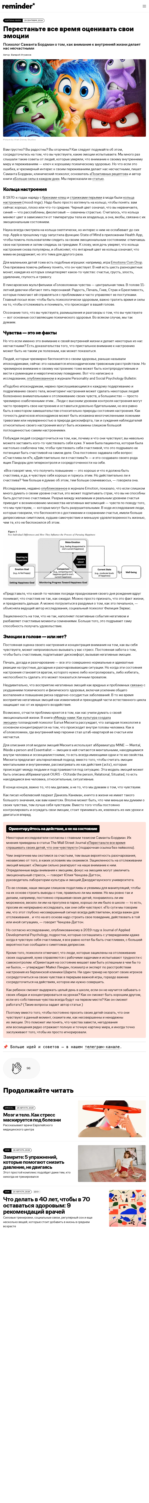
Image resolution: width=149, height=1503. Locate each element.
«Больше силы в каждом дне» (36, 179)
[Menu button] (144, 6)
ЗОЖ (7, 1150)
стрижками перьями (86, 197)
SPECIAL (9, 1108)
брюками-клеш (54, 197)
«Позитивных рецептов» (109, 174)
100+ (36, 1192)
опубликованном (40, 378)
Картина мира (13, 20)
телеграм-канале (102, 1046)
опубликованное (54, 488)
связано (136, 685)
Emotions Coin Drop (126, 262)
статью (98, 179)
